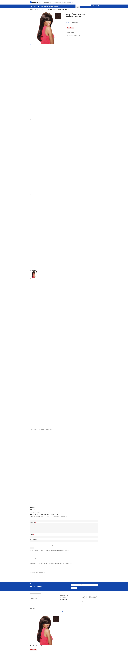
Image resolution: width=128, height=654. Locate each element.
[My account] (98, 2)
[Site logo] (35, 2)
